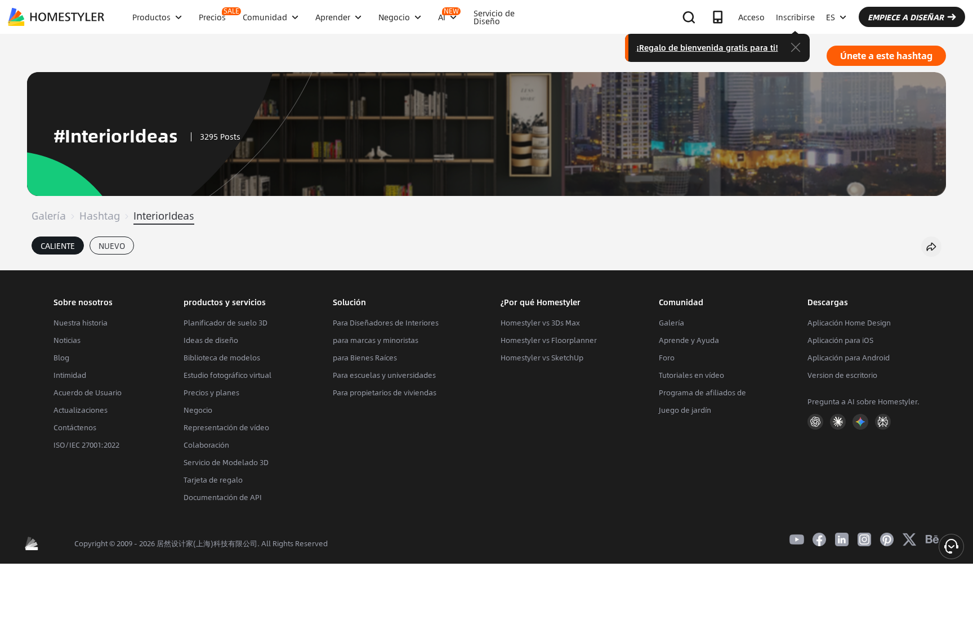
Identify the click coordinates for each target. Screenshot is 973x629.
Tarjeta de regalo (213, 479)
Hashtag (99, 216)
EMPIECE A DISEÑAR (906, 17)
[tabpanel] (486, 264)
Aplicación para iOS (840, 340)
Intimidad (69, 375)
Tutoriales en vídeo (691, 375)
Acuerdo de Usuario (87, 392)
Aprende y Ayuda (689, 340)
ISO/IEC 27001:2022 (86, 444)
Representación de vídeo (226, 427)
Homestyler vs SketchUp (542, 357)
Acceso (751, 17)
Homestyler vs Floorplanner (549, 340)
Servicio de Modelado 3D (226, 462)
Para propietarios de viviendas (384, 392)
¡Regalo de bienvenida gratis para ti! (707, 47)
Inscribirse (795, 17)
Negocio (198, 410)
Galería (49, 216)
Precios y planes (211, 392)
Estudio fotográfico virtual (227, 375)
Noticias (67, 340)
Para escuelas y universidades (384, 375)
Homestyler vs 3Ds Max (540, 322)
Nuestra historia (80, 322)
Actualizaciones (80, 410)
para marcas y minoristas (375, 340)
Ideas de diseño (211, 340)
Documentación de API (223, 497)
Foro (667, 357)
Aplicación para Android (848, 357)
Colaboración (206, 444)
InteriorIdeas (163, 216)
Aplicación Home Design (849, 322)
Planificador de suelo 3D (225, 322)
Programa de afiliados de (702, 392)
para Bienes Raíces (365, 357)
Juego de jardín (685, 410)
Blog (61, 357)
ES (830, 17)
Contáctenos (74, 427)
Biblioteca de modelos (222, 357)
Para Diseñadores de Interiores (386, 322)
